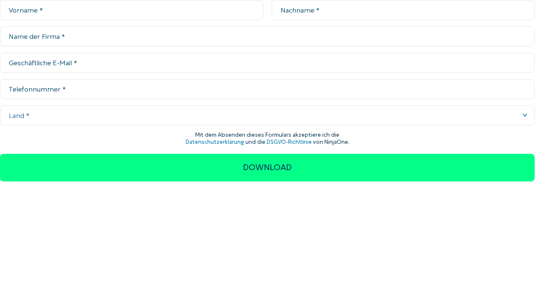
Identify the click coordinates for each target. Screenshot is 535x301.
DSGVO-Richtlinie (289, 141)
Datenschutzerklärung (215, 141)
